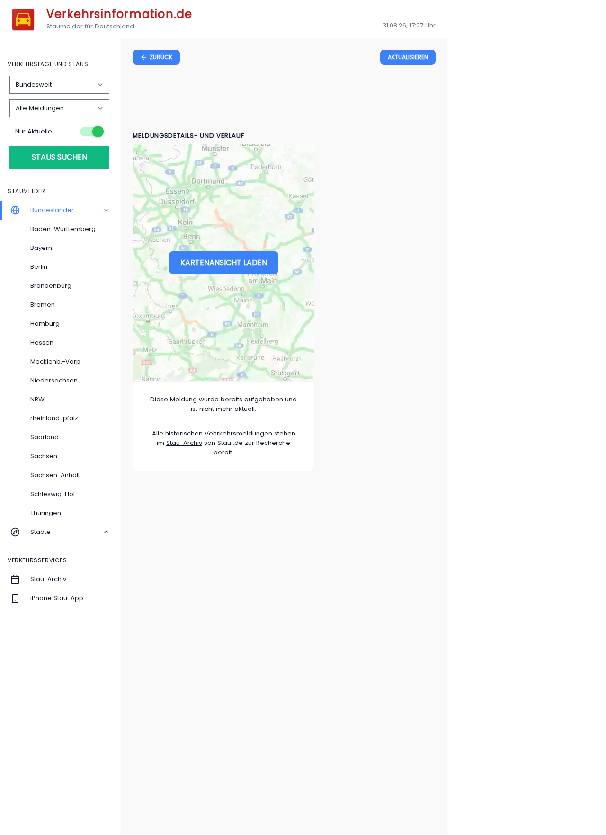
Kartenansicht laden (223, 262)
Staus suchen (59, 156)
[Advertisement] (284, 100)
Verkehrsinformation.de (119, 14)
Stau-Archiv (184, 442)
